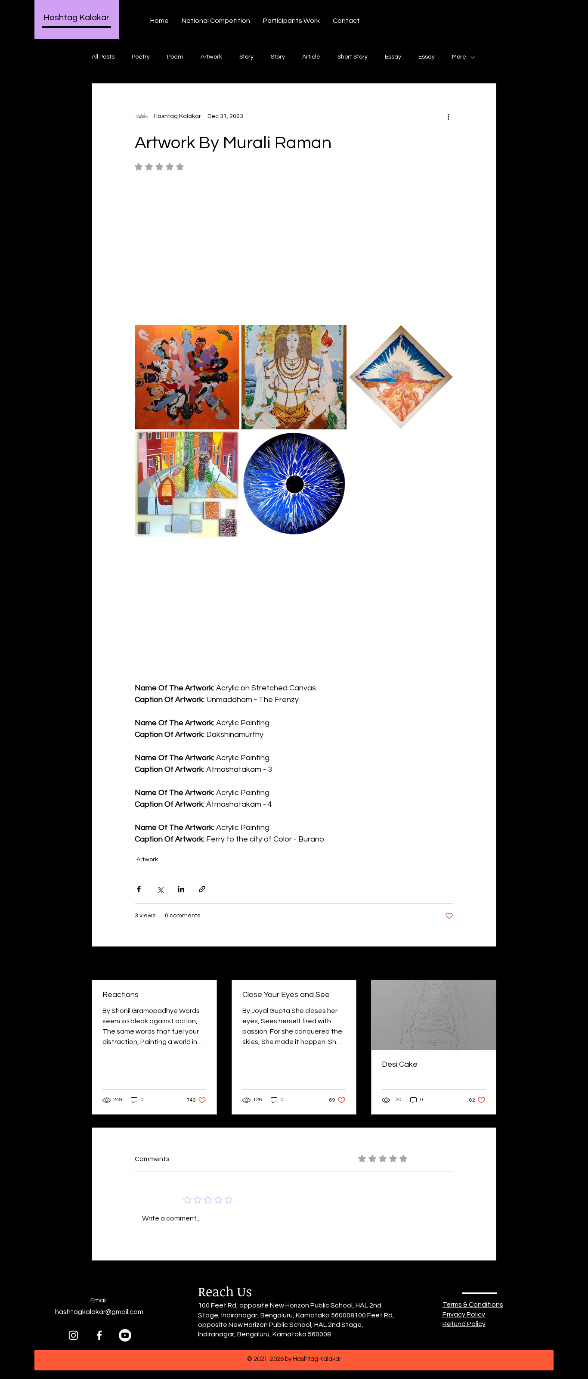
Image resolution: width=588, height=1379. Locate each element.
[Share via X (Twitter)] (160, 889)
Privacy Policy (464, 1314)
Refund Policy (464, 1323)
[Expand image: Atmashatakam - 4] (293, 484)
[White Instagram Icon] (73, 1335)
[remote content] (294, 252)
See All (486, 964)
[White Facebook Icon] (99, 1335)
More (459, 57)
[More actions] (448, 116)
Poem (175, 57)
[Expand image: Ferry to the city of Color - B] (187, 484)
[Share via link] (202, 889)
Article (311, 57)
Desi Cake (400, 1064)
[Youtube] (125, 1335)
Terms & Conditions (473, 1304)
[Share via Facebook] (139, 889)
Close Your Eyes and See (286, 995)
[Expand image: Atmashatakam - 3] (401, 377)
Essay (393, 57)
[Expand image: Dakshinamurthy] (293, 377)
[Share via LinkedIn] (181, 889)
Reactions (120, 995)
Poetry (141, 57)
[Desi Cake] (433, 1015)
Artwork (211, 57)
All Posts (103, 57)
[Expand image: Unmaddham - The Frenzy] (187, 377)
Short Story (352, 57)
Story (246, 57)
